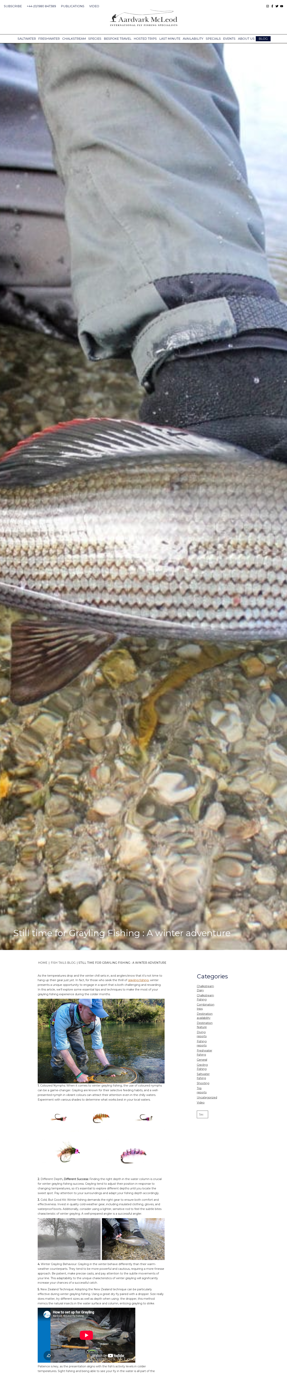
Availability (193, 38)
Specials (213, 38)
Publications (72, 6)
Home (42, 962)
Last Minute (169, 38)
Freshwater (49, 38)
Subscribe (13, 6)
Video (94, 6)
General (202, 1059)
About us (246, 38)
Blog (263, 38)
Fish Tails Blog (63, 962)
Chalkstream (74, 38)
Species (94, 38)
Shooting (203, 1083)
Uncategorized (207, 1097)
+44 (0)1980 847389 (41, 6)
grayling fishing (138, 980)
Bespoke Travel (117, 38)
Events (229, 38)
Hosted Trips (145, 38)
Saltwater (27, 38)
